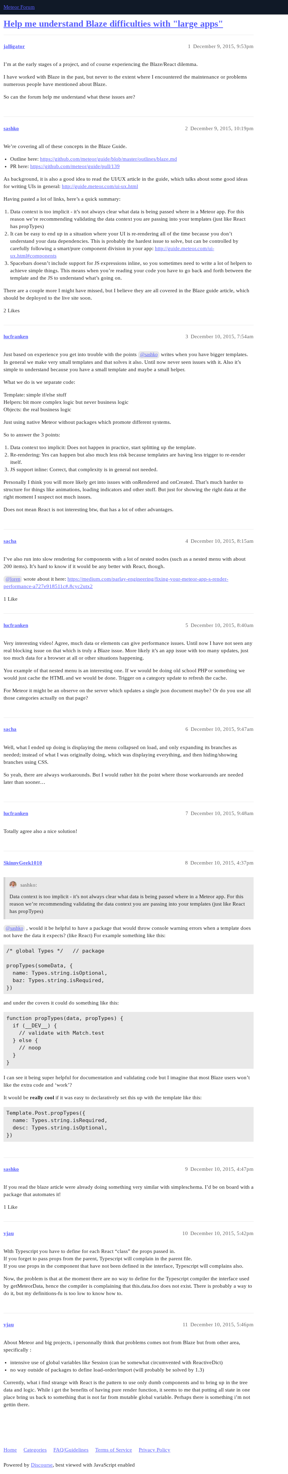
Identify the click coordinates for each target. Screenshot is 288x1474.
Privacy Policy (154, 1450)
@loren (13, 579)
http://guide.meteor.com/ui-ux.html (100, 186)
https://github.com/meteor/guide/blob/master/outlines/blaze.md (108, 159)
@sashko (149, 354)
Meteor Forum (19, 7)
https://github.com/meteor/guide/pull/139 (75, 166)
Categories (35, 1450)
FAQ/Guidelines (71, 1450)
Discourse (42, 1465)
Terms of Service (113, 1450)
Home (10, 1450)
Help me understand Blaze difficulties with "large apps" (113, 24)
